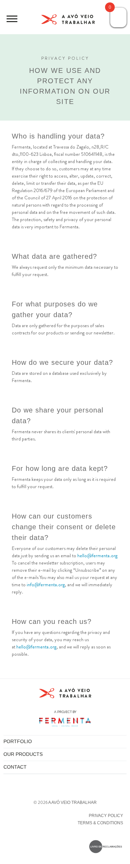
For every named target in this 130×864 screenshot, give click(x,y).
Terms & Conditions (100, 822)
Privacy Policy (106, 815)
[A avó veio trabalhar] (68, 20)
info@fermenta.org (46, 584)
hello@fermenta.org (97, 555)
